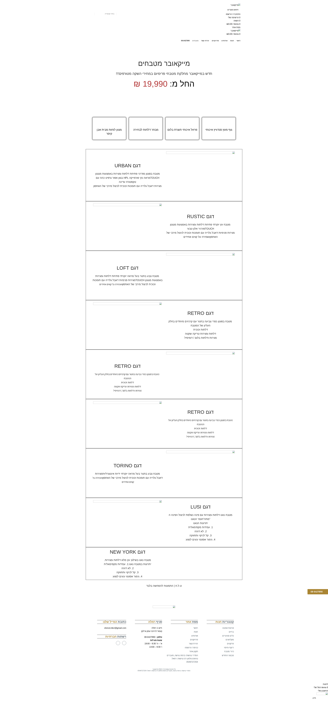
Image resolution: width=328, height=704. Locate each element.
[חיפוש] (91, 10)
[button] (318, 591)
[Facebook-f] (124, 643)
